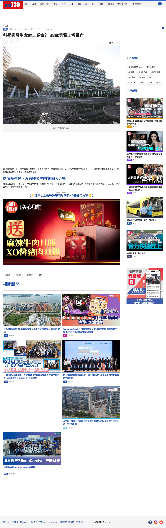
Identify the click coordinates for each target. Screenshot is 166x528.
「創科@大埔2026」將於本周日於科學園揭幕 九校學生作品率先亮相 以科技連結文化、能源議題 (31, 376)
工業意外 (18, 275)
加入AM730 (53, 522)
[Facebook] (150, 522)
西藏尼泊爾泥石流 (135, 67)
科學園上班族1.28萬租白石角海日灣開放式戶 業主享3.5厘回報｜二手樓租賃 (90, 422)
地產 (64, 428)
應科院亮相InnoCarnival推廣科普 (19, 467)
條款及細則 (80, 522)
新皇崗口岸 (143, 72)
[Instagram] (155, 522)
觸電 (40, 275)
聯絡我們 (34, 522)
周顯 (158, 83)
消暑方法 (132, 83)
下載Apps (42, 522)
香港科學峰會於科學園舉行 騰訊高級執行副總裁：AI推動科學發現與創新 (91, 376)
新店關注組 (156, 72)
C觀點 (142, 77)
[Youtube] (161, 522)
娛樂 (129, 160)
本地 (5, 29)
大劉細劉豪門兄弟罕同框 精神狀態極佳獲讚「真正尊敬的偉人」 (144, 188)
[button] (127, 4)
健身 (142, 83)
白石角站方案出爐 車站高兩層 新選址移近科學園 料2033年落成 (32, 330)
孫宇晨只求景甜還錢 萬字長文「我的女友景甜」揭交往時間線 (144, 155)
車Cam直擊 (151, 67)
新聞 (129, 256)
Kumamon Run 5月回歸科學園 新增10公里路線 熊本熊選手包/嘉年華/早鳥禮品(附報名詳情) (90, 330)
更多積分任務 (95, 513)
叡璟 (151, 77)
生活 (64, 335)
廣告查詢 (6, 522)
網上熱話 (132, 77)
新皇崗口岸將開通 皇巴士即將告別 (141, 220)
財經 (129, 127)
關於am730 (24, 522)
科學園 (7, 275)
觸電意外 (30, 275)
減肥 (150, 83)
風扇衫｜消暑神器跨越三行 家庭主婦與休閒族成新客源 (144, 122)
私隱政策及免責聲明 (67, 522)
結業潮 (131, 72)
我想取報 (15, 522)
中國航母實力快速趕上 (136, 253)
